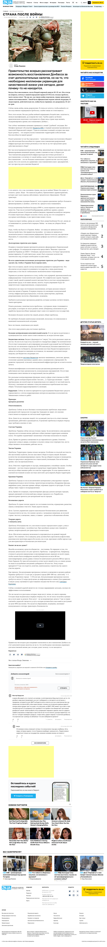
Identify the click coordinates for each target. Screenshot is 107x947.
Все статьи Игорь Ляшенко (19, 660)
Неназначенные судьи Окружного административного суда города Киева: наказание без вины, (88, 198)
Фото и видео (44, 2)
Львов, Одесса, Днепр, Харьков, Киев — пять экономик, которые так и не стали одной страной (90, 256)
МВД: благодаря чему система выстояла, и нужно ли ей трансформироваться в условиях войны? (89, 170)
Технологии (57, 915)
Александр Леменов (10, 879)
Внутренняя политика (8, 913)
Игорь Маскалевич (87, 879)
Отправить (63, 688)
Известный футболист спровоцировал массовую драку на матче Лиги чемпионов (92, 440)
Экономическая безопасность (36, 920)
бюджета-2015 (38, 128)
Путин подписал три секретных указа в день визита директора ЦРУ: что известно (90, 266)
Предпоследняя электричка (90, 364)
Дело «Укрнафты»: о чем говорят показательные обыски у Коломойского (89, 180)
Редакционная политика (32, 898)
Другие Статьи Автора (91, 322)
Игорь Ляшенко (19, 66)
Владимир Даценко (35, 879)
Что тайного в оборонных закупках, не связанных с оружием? (89, 160)
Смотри (84, 418)
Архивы (28, 890)
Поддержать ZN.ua (98, 2)
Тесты (68, 2)
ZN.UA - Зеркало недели (92, 120)
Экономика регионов (7, 925)
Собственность (83, 923)
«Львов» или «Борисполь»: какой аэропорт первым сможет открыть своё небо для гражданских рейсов (90, 236)
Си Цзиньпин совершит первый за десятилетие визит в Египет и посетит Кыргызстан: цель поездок (90, 246)
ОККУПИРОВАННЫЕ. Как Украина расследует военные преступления (89, 188)
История (81, 915)
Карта (27, 900)
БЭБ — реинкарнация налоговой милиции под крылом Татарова (89, 152)
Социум (81, 913)
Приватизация (6, 923)
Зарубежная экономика (34, 915)
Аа (89, 2)
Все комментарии (40, 743)
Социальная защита (33, 913)
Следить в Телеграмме (24, 796)
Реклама (28, 895)
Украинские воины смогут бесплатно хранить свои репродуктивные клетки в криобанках (89, 209)
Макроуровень (6, 918)
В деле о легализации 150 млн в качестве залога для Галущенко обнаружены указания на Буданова (89, 226)
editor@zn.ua (51, 904)
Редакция (28, 893)
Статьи (36, 2)
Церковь (56, 920)
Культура (56, 923)
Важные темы (8, 6)
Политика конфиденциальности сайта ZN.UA (93, 941)
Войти (85, 2)
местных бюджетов (30, 357)
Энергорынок (5, 920)
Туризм (81, 920)
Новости (29, 2)
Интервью (53, 2)
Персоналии (31, 923)
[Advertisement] (40, 178)
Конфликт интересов (33, 918)
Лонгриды (61, 2)
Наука (55, 913)
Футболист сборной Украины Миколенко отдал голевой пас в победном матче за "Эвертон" (92, 489)
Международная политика (9, 915)
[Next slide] (103, 6)
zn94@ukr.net (45, 900)
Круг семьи (82, 918)
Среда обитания (58, 918)
